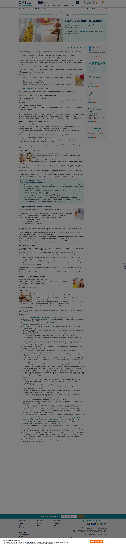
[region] (63, 541)
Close (20, 543)
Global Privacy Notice (29, 542)
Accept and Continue (96, 541)
